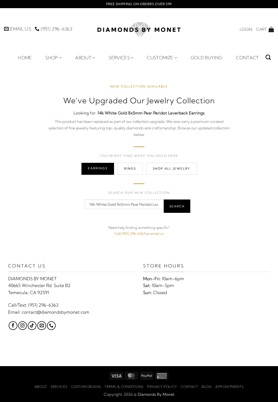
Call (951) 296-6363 (130, 233)
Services (119, 57)
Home (25, 57)
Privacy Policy (162, 387)
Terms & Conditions (124, 387)
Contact (247, 57)
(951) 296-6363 (43, 305)
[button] (246, 29)
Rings (130, 168)
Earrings (98, 168)
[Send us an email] (41, 325)
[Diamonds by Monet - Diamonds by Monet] (139, 29)
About (83, 57)
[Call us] (51, 325)
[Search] (268, 57)
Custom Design (86, 387)
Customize (160, 57)
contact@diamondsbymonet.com (55, 312)
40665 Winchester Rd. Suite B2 (39, 285)
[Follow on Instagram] (22, 325)
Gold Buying (207, 57)
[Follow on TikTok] (32, 325)
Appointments (229, 387)
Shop (51, 57)
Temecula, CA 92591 (28, 292)
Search (177, 206)
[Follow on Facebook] (13, 325)
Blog (206, 387)
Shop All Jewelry (171, 168)
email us (156, 233)
